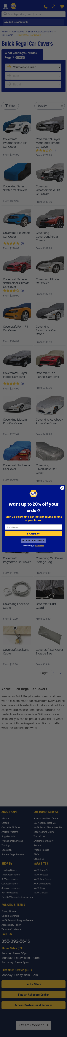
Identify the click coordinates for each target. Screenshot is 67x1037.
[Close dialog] (62, 488)
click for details (39, 546)
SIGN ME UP (33, 533)
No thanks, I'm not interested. (33, 540)
